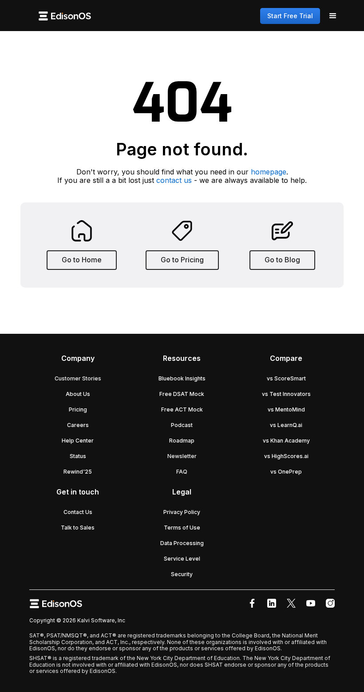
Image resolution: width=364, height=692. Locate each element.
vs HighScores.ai (286, 456)
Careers (78, 425)
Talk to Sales (78, 527)
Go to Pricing (182, 259)
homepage (268, 171)
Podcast (182, 425)
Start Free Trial (290, 16)
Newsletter (182, 456)
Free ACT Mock (182, 409)
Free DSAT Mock (181, 394)
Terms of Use (182, 527)
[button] (333, 16)
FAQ (181, 471)
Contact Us (77, 512)
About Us (78, 394)
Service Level (182, 558)
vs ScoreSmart (286, 378)
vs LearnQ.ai (286, 425)
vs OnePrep (286, 471)
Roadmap (181, 440)
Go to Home (82, 259)
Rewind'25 (77, 471)
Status (78, 456)
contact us (174, 180)
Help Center (78, 440)
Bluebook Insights (182, 378)
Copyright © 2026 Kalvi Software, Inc (77, 620)
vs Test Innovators (286, 394)
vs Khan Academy (286, 440)
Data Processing (182, 543)
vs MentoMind (286, 409)
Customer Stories (78, 378)
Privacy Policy (181, 512)
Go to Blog (282, 259)
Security (182, 574)
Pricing (78, 409)
